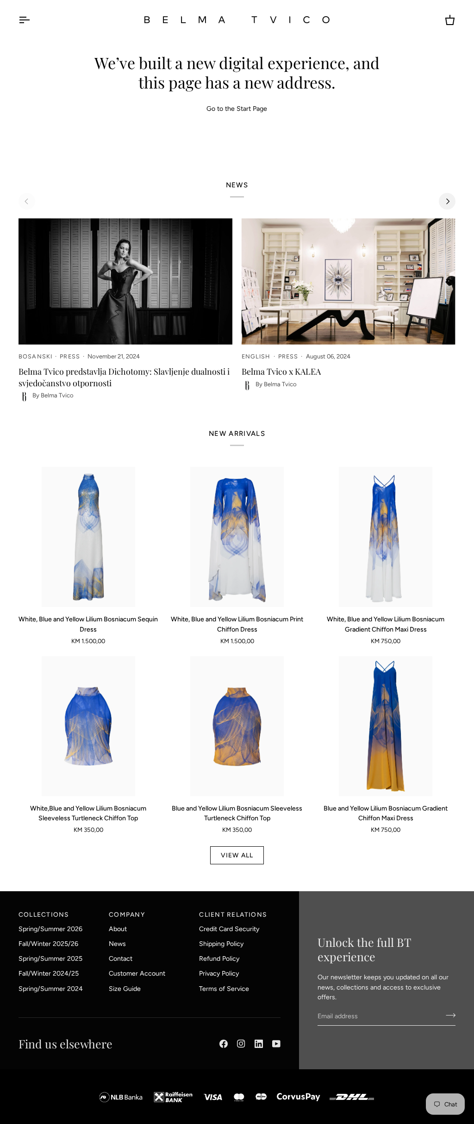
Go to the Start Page (236, 109)
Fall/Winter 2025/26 (48, 944)
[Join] (447, 1015)
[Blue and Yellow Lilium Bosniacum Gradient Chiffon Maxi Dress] (385, 726)
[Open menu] (32, 19)
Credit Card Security (229, 929)
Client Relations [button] (233, 914)
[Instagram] (241, 1044)
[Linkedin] (259, 1044)
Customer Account (137, 973)
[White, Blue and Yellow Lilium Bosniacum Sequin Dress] (88, 537)
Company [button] (127, 914)
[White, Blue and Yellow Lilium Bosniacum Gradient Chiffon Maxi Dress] (385, 537)
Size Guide (125, 989)
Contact (120, 959)
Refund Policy (219, 959)
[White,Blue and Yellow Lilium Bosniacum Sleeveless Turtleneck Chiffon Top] (88, 726)
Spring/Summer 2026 (50, 929)
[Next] (447, 201)
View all (237, 855)
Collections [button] (44, 914)
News (117, 944)
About (118, 929)
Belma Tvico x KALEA (281, 371)
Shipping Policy (221, 944)
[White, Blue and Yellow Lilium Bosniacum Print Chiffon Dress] (237, 537)
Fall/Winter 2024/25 (49, 973)
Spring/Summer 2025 (50, 959)
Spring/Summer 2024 (51, 989)
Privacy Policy (219, 973)
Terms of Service (224, 989)
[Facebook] (223, 1044)
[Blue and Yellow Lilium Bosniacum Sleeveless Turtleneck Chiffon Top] (237, 726)
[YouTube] (276, 1044)
